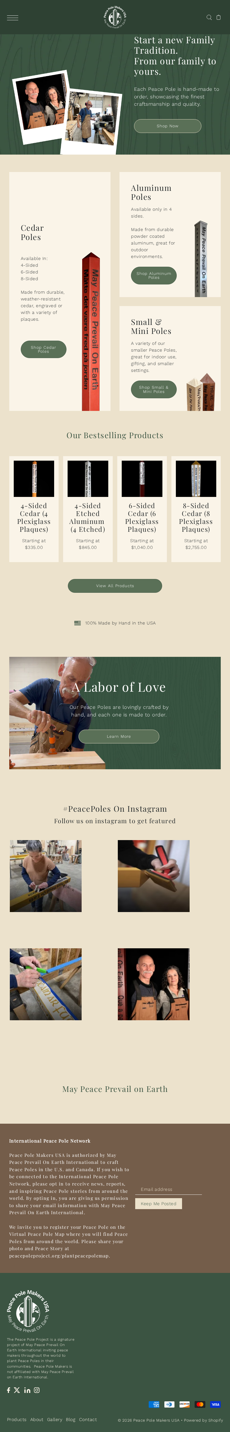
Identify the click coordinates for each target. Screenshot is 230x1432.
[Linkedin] (27, 1389)
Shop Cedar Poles (43, 349)
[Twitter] (17, 1389)
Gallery (55, 1419)
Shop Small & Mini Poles (154, 389)
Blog (70, 1419)
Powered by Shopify (203, 1420)
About (36, 1419)
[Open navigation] (14, 17)
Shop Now (168, 126)
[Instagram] (37, 1389)
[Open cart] (218, 17)
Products (17, 1419)
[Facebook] (8, 1389)
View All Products (115, 585)
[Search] (209, 17)
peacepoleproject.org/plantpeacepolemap (59, 1256)
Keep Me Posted (158, 1203)
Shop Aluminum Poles (154, 275)
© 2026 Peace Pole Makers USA (149, 1420)
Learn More (119, 736)
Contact (88, 1419)
